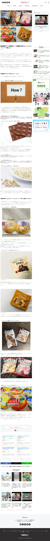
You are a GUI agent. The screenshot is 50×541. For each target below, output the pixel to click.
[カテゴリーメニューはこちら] (48, 2)
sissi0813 (4, 312)
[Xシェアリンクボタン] (23, 524)
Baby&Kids (27, 5)
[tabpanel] (42, 22)
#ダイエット (10, 459)
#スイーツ (15, 459)
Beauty (14, 5)
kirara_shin (4, 237)
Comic (41, 5)
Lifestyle (20, 5)
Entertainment (34, 5)
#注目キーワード (22, 459)
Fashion (8, 5)
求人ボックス (6, 444)
